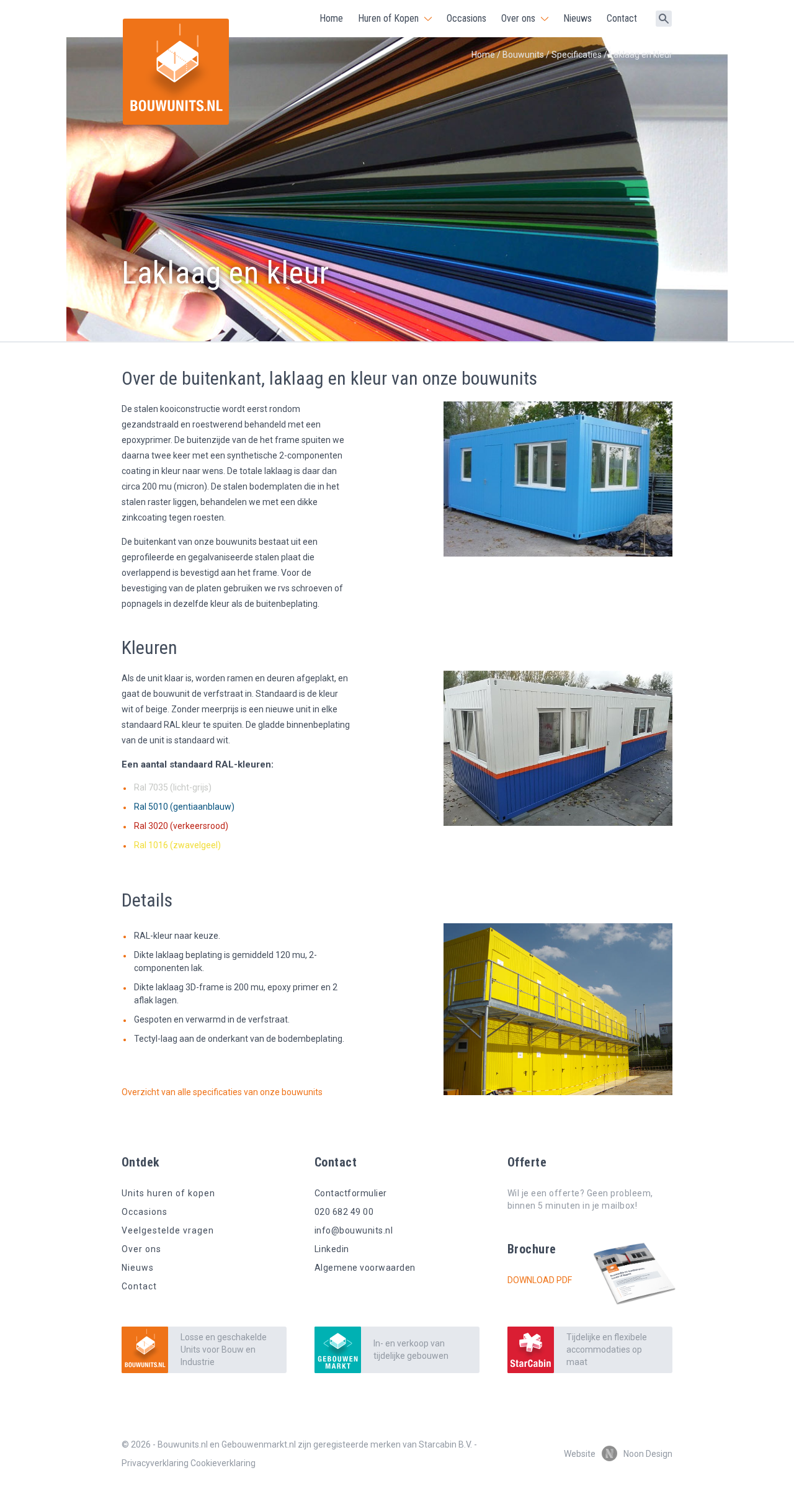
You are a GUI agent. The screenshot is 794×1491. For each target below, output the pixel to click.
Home (331, 18)
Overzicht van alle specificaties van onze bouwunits (222, 1092)
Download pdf (539, 1280)
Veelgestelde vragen (168, 1230)
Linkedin (331, 1249)
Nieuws (577, 18)
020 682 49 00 (344, 1212)
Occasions (466, 18)
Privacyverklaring (155, 1463)
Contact (622, 18)
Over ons (518, 18)
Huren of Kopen (388, 18)
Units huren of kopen (168, 1193)
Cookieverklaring (223, 1463)
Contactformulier (350, 1193)
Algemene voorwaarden (365, 1268)
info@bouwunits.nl (353, 1230)
